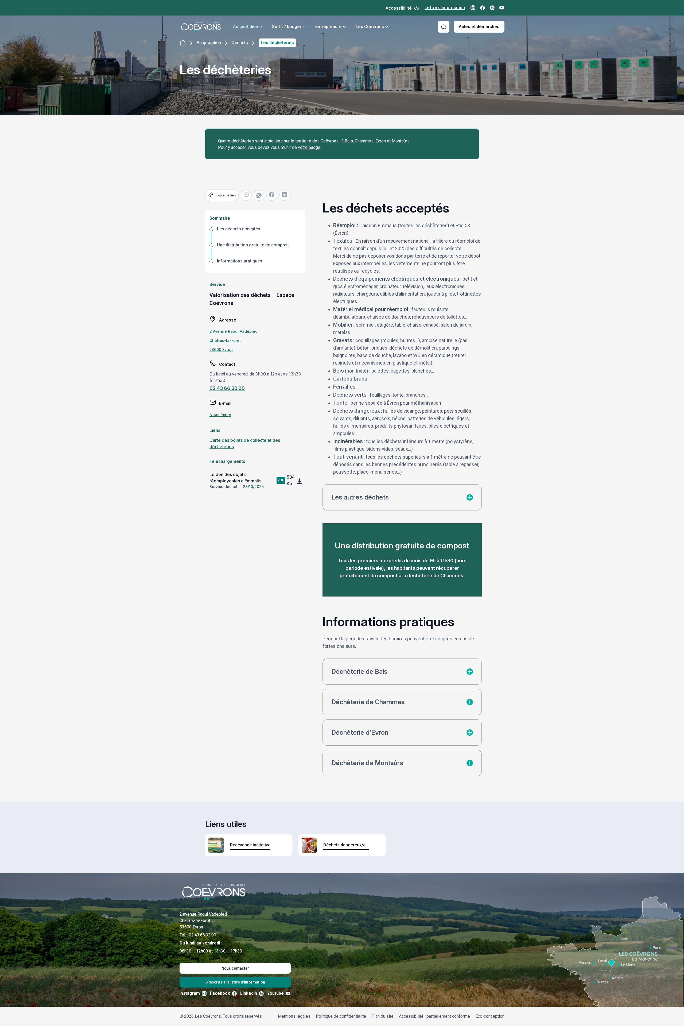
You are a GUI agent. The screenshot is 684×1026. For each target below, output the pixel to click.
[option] (255, 234)
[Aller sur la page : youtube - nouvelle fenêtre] (501, 7)
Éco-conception (489, 1016)
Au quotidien (245, 26)
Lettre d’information (445, 7)
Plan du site (382, 1016)
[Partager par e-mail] (246, 195)
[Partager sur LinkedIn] (284, 195)
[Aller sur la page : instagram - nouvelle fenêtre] (473, 7)
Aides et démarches (479, 26)
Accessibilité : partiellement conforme (434, 1016)
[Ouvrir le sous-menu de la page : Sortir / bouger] (304, 26)
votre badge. (309, 147)
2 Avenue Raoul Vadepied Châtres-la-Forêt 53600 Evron (233, 340)
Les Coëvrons (370, 26)
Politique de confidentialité (341, 1016)
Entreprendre (328, 26)
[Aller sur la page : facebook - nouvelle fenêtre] (482, 7)
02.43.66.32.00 (202, 935)
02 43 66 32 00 (227, 388)
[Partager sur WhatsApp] (259, 195)
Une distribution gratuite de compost (253, 244)
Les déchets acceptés (238, 228)
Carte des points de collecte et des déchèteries (244, 443)
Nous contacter (235, 968)
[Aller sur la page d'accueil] (201, 27)
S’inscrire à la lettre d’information (235, 982)
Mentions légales (294, 1016)
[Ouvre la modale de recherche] (443, 27)
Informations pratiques (239, 261)
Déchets (240, 42)
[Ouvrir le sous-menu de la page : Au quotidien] (260, 26)
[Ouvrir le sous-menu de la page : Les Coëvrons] (386, 26)
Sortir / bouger (286, 26)
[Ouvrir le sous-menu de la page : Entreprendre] (344, 26)
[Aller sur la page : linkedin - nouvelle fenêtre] (492, 7)
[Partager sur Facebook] (271, 195)
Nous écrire (220, 414)
